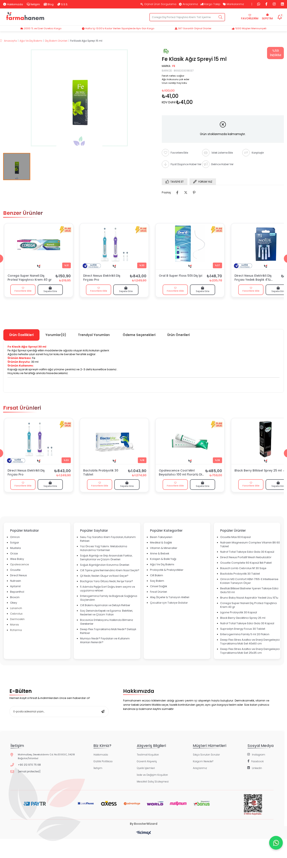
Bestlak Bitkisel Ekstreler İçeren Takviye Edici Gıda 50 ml (249, 590)
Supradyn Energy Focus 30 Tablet (242, 629)
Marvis (14, 624)
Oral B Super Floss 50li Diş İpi (180, 276)
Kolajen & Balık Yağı (163, 559)
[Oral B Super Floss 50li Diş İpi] (190, 246)
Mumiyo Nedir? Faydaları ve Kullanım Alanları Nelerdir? (105, 640)
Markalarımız (235, 4)
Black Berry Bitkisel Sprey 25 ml (258, 471)
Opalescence (19, 564)
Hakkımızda (15, 4)
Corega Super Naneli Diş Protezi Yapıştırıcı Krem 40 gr (30, 278)
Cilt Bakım (156, 575)
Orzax (14, 553)
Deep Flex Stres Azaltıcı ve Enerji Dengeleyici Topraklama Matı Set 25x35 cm (250, 651)
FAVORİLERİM (249, 18)
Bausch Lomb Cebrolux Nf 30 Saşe (243, 568)
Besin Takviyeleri (161, 537)
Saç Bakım (157, 581)
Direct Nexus (18, 575)
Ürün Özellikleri (21, 335)
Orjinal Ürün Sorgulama (160, 4)
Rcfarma (16, 630)
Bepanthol (17, 592)
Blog (50, 4)
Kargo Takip (212, 4)
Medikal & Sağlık (161, 542)
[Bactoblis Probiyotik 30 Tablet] (114, 441)
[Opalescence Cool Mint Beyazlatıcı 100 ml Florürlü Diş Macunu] (190, 441)
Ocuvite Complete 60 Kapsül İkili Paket (246, 562)
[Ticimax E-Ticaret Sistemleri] (143, 833)
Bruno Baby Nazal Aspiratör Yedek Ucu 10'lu (249, 597)
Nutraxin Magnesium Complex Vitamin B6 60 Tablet (250, 544)
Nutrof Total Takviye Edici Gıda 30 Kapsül (247, 552)
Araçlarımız (190, 4)
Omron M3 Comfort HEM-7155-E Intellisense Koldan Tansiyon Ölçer (249, 581)
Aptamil (15, 586)
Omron (15, 537)
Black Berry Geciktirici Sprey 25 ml (242, 618)
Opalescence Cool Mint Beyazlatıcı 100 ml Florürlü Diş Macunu (181, 473)
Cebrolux (16, 613)
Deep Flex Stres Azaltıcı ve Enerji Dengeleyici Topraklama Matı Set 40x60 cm (250, 641)
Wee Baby (17, 559)
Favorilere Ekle (23, 290)
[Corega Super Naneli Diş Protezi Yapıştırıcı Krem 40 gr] (38, 246)
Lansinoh (16, 608)
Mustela (15, 548)
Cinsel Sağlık (158, 586)
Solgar (14, 542)
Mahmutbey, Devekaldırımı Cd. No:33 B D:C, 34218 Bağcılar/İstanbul (46, 756)
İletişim (35, 4)
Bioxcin (15, 597)
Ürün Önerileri (178, 335)
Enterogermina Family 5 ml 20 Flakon (244, 634)
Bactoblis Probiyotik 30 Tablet (100, 473)
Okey (13, 602)
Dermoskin (17, 619)
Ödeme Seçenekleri (139, 335)
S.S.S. (64, 4)
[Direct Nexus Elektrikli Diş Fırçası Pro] (114, 246)
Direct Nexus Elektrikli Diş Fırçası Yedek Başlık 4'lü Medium (252, 278)
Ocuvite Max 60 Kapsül (235, 537)
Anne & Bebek (159, 553)
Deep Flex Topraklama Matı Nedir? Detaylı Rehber (108, 631)
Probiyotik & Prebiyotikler (166, 570)
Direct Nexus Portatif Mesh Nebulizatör (245, 557)
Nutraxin (15, 581)
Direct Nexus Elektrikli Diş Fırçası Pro (101, 278)
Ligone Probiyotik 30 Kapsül (238, 612)
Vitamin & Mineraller (163, 548)
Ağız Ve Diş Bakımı (162, 564)
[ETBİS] (253, 807)
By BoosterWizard (143, 824)
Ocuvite (15, 570)
